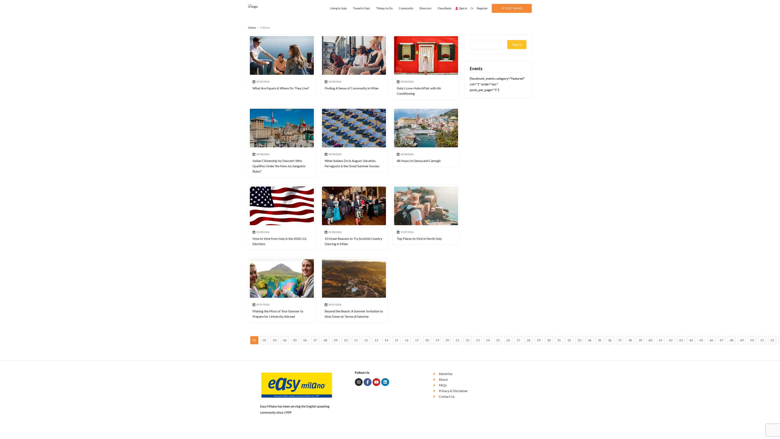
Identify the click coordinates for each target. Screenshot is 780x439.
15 (396, 340)
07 (315, 340)
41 (660, 340)
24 (488, 340)
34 (589, 340)
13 (376, 340)
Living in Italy (338, 8)
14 (386, 340)
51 (762, 340)
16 (406, 340)
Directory (425, 8)
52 (772, 340)
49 (742, 340)
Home (252, 27)
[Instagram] (359, 382)
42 (671, 340)
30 (549, 340)
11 (356, 340)
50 (752, 340)
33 (579, 340)
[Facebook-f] (367, 382)
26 (508, 340)
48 (731, 340)
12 (366, 340)
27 (518, 340)
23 (478, 340)
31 (559, 340)
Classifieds (444, 8)
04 (285, 340)
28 (528, 340)
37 (620, 340)
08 (325, 340)
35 (599, 340)
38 (630, 340)
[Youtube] (376, 382)
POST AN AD (513, 8)
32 (569, 340)
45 (701, 340)
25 (498, 340)
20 (447, 340)
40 (650, 340)
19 (437, 340)
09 (335, 340)
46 (711, 340)
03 (274, 340)
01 (254, 340)
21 (457, 340)
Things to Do (384, 8)
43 (681, 340)
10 (346, 340)
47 (721, 340)
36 (610, 340)
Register (482, 8)
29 (539, 340)
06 (305, 340)
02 (264, 340)
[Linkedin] (385, 382)
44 (691, 340)
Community (406, 8)
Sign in (463, 8)
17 (417, 340)
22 (467, 340)
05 (295, 340)
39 (640, 340)
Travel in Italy (361, 8)
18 (427, 340)
